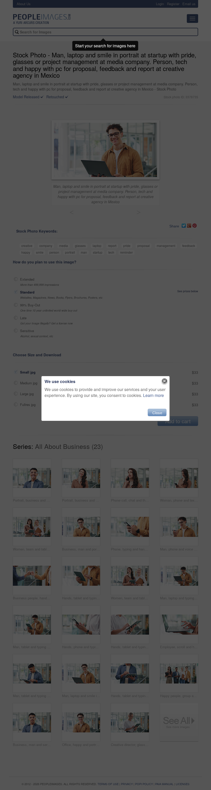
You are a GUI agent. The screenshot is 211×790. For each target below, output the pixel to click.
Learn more (153, 395)
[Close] (164, 381)
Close (157, 412)
